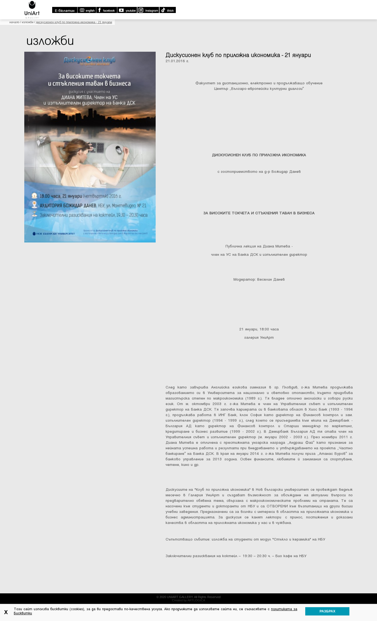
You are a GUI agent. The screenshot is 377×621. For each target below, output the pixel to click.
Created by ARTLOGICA (188, 600)
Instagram (148, 10)
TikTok (167, 10)
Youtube (127, 10)
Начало (14, 22)
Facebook (106, 10)
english (86, 10)
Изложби (27, 22)
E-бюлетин (65, 11)
